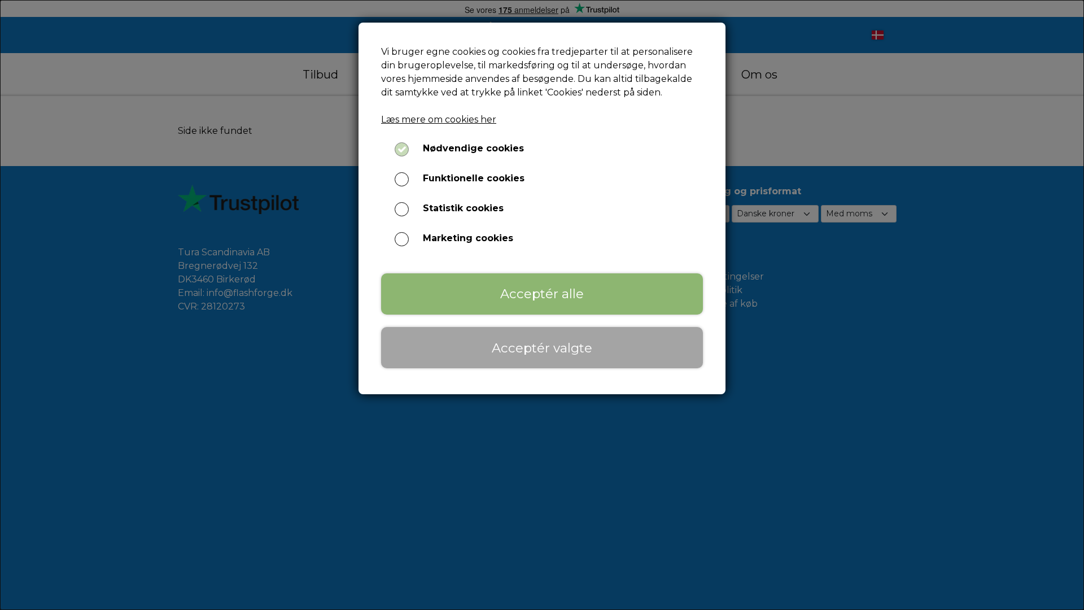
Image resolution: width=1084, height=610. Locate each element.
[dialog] (542, 305)
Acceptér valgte (542, 348)
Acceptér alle (542, 294)
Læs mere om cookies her (438, 119)
